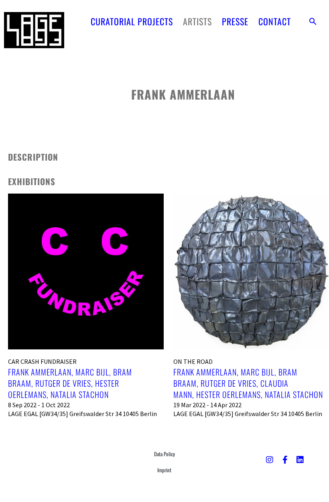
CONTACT (274, 21)
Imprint (164, 470)
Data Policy (164, 454)
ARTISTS (197, 21)
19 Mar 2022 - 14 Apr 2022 (207, 405)
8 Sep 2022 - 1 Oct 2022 (39, 405)
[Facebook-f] (284, 459)
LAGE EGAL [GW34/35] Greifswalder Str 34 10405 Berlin (82, 414)
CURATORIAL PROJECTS (132, 21)
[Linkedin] (300, 459)
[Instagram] (269, 459)
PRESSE (235, 21)
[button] (313, 21)
